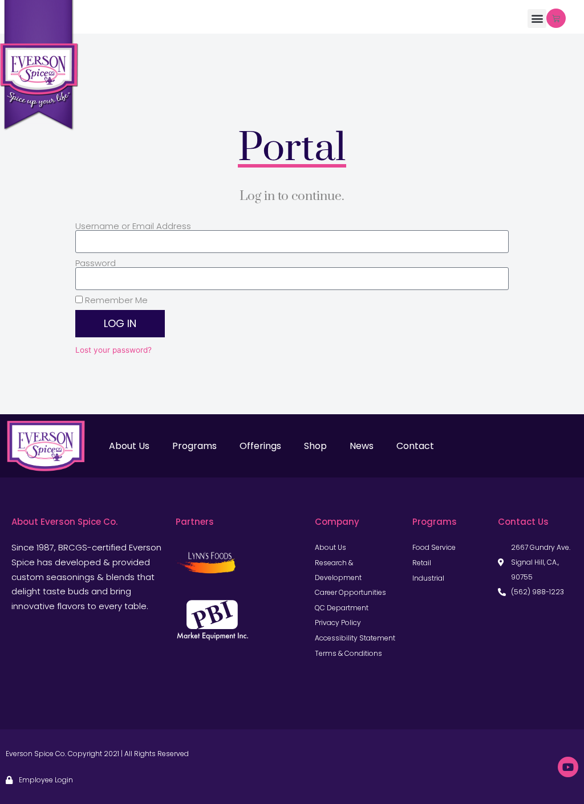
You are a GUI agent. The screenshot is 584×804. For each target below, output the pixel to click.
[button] (537, 18)
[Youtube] (568, 767)
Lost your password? (113, 349)
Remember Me (115, 300)
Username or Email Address (133, 226)
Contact (415, 445)
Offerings (260, 445)
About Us (129, 445)
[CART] (556, 18)
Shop (315, 445)
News (362, 445)
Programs (194, 445)
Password (95, 263)
